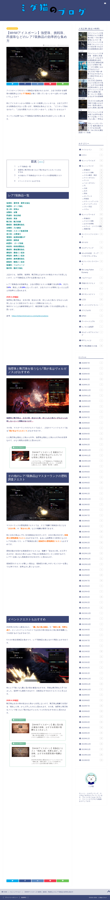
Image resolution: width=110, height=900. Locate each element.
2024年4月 (92, 488)
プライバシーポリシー (11, 897)
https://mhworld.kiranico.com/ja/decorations (30, 316)
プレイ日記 (93, 206)
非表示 (41, 162)
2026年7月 (92, 363)
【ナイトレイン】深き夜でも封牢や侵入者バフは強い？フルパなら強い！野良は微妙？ (91, 116)
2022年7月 (92, 581)
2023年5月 (92, 526)
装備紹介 (93, 170)
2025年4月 (92, 434)
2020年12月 (92, 679)
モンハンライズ (92, 166)
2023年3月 (92, 537)
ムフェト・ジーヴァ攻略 (93, 226)
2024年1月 (92, 493)
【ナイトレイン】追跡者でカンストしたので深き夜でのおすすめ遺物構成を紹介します (91, 46)
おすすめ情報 (93, 224)
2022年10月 (92, 564)
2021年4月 (92, 657)
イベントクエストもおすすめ (29, 181)
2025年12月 (92, 390)
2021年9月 (92, 630)
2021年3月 (92, 662)
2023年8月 (92, 510)
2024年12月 (92, 450)
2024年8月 (92, 472)
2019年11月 (92, 749)
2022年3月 (92, 597)
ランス (93, 180)
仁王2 (92, 299)
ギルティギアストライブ (92, 333)
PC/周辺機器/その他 (92, 346)
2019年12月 (92, 744)
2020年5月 (92, 717)
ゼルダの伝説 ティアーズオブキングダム (92, 254)
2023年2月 (92, 542)
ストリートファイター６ (92, 235)
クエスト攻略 (93, 172)
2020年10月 (92, 689)
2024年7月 (92, 477)
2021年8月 (92, 635)
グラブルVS (92, 310)
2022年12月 (92, 553)
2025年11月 (92, 396)
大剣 (93, 188)
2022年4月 (92, 591)
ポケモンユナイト (92, 294)
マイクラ (92, 289)
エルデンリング (92, 248)
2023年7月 (92, 515)
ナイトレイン (92, 150)
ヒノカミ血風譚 (92, 327)
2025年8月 (92, 412)
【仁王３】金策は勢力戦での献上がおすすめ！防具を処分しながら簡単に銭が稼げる (91, 105)
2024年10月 (92, 461)
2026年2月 (92, 379)
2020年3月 (92, 728)
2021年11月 (92, 619)
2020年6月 (92, 711)
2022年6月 (92, 586)
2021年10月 (92, 624)
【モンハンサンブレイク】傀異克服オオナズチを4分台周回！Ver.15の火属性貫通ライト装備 (91, 128)
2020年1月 (92, 738)
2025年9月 (92, 406)
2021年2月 (92, 668)
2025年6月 (92, 423)
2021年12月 (92, 613)
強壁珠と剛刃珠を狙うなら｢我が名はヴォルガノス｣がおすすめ (39, 171)
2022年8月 (92, 575)
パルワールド (92, 278)
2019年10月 (92, 755)
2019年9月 (92, 760)
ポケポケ (92, 242)
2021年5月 (92, 651)
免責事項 (23, 897)
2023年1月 (92, 548)
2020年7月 (92, 706)
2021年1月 (92, 673)
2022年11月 (92, 559)
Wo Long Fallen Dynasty (92, 271)
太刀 (93, 191)
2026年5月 (92, 368)
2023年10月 (92, 499)
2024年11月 (92, 455)
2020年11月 (92, 684)
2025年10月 (92, 401)
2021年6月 (92, 646)
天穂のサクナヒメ (92, 283)
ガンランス (93, 196)
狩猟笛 (93, 199)
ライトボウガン (93, 178)
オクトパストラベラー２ (92, 262)
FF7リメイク (92, 340)
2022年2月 (92, 602)
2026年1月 (92, 385)
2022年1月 (92, 608)
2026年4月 (92, 374)
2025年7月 (92, 417)
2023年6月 (92, 521)
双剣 (93, 193)
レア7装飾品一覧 (24, 166)
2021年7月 (92, 640)
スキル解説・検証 (93, 175)
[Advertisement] (37, 140)
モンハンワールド (12, 28)
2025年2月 (92, 444)
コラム (93, 209)
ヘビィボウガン (93, 183)
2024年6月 (92, 483)
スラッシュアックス (93, 201)
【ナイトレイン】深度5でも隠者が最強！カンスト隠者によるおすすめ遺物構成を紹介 (91, 94)
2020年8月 (92, 700)
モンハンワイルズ (92, 160)
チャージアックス (93, 204)
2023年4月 (92, 532)
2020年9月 (92, 695)
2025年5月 (92, 428)
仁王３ (92, 155)
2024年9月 (92, 466)
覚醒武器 (93, 229)
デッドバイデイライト (92, 305)
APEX (92, 316)
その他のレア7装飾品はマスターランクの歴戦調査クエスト (40, 176)
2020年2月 (92, 733)
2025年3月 (92, 439)
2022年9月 (92, 570)
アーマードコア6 (92, 321)
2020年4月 (92, 722)
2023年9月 (92, 504)
